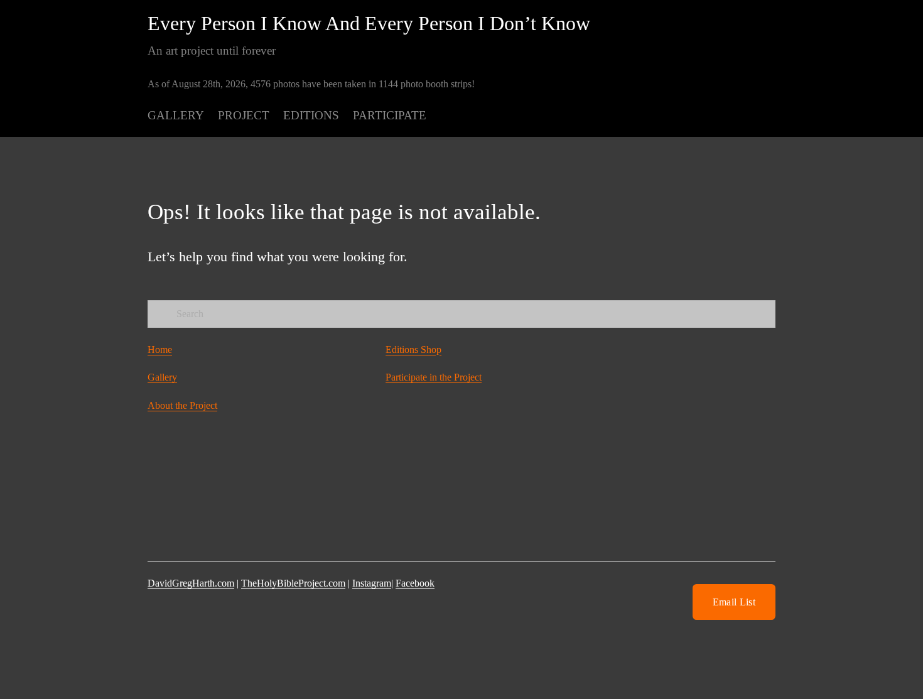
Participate (389, 115)
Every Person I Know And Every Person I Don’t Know (369, 23)
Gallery (176, 115)
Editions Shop (413, 349)
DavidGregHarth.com (191, 583)
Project (243, 115)
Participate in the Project (434, 377)
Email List (734, 602)
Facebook (415, 583)
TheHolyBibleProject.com (293, 583)
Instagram (371, 583)
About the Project (182, 405)
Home (160, 349)
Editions (311, 115)
